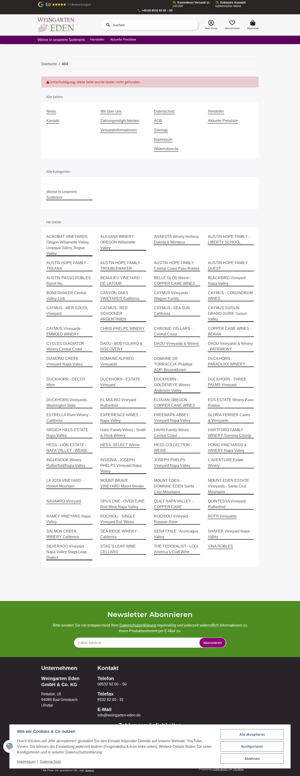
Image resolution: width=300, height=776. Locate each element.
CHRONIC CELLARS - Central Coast (173, 331)
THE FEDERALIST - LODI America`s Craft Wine (176, 549)
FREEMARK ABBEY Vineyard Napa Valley (172, 417)
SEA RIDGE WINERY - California (119, 534)
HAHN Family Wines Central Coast (171, 432)
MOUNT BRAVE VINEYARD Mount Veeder (122, 483)
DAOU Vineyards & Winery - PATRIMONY (230, 346)
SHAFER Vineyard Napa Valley (229, 534)
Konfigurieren (252, 746)
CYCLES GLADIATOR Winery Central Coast (65, 346)
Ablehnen (252, 759)
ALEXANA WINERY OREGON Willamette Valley (117, 242)
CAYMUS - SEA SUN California (172, 311)
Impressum (163, 139)
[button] (211, 25)
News (51, 111)
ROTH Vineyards (222, 516)
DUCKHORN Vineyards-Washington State (67, 402)
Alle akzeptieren (252, 734)
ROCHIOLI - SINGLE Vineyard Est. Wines (117, 519)
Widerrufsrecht (166, 149)
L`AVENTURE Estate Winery (226, 463)
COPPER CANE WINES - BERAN (229, 331)
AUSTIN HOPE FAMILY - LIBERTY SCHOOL (229, 239)
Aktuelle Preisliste (123, 39)
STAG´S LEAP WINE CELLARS (118, 549)
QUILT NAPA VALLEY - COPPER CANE (173, 504)
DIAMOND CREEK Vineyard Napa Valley (64, 361)
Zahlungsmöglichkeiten (119, 121)
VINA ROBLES (220, 546)
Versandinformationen (118, 130)
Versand (89, 770)
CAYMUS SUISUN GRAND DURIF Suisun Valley (227, 313)
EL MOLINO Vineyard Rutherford (118, 402)
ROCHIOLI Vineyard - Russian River (172, 519)
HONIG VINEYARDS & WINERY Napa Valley (227, 448)
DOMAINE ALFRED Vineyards (117, 361)
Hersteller (97, 39)
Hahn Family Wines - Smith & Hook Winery (123, 432)
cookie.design (220, 769)
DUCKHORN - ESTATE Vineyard (120, 382)
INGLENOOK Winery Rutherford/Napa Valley (65, 463)
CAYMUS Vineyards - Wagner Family (172, 296)
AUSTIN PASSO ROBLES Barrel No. (68, 280)
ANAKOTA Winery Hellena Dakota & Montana (176, 239)
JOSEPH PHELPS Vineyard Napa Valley (172, 463)
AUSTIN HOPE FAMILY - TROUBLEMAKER (121, 265)
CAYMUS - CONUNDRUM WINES (230, 296)
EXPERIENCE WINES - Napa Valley (120, 417)
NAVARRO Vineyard (63, 501)
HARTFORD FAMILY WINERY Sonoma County (229, 432)
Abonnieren (212, 642)
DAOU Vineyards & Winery (176, 344)
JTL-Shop (238, 769)
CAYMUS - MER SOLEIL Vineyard (67, 311)
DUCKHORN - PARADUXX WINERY (226, 361)
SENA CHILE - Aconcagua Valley (176, 534)
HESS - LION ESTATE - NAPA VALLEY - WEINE (66, 448)
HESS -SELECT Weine (120, 445)
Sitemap (161, 130)
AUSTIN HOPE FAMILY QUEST (228, 265)
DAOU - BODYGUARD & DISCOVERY (121, 346)
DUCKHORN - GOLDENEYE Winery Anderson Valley (172, 384)
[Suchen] (107, 25)
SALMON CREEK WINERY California (62, 534)
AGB (158, 121)
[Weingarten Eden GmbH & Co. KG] (56, 25)
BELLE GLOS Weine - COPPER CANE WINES (174, 280)
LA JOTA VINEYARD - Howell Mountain (64, 483)
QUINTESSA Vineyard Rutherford (227, 504)
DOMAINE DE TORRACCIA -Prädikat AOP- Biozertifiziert (173, 364)
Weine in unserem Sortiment (61, 194)
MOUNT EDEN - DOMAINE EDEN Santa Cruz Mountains (174, 486)
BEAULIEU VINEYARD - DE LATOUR (121, 280)
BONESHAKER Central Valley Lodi (66, 296)
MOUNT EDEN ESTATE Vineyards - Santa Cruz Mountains (228, 486)
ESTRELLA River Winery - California (68, 417)
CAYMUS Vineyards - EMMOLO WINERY (64, 331)
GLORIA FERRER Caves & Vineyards (229, 417)
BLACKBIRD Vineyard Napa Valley (227, 280)
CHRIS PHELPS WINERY (122, 329)
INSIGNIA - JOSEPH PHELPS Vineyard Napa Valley (121, 465)
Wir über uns (110, 111)
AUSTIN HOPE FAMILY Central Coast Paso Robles (176, 265)
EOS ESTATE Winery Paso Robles (231, 402)
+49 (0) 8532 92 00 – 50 (157, 10)
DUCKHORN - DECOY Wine (65, 382)
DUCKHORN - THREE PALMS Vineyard (227, 382)
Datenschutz (164, 111)
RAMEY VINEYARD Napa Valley (68, 519)
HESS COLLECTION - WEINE (173, 448)
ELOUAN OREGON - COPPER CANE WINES (174, 402)
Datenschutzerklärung (138, 625)
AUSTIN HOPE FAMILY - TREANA (67, 265)
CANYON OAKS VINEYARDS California (119, 296)
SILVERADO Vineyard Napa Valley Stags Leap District (66, 551)
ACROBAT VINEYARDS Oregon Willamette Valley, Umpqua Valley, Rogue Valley (67, 245)
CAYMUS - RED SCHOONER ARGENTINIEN (114, 313)
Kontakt (52, 121)
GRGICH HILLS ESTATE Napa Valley (67, 432)
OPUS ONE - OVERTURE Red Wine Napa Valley (122, 504)
